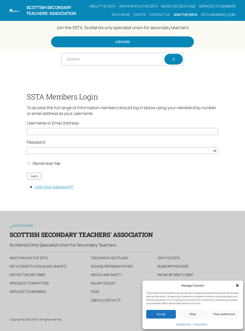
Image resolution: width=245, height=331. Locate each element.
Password (36, 142)
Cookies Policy (183, 324)
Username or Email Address (53, 123)
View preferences (224, 314)
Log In (34, 176)
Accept (161, 314)
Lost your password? (54, 187)
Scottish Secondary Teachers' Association (51, 10)
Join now (122, 41)
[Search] (173, 59)
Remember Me (46, 163)
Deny (192, 314)
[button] (237, 285)
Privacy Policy (200, 324)
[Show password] (215, 150)
